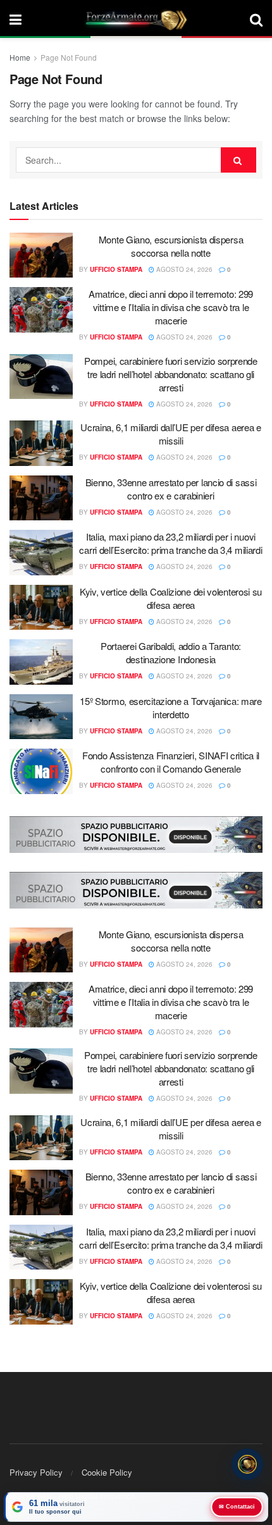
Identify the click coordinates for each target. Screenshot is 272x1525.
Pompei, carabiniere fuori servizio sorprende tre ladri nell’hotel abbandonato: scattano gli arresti (170, 374)
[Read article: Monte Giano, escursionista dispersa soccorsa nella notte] (41, 255)
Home (19, 57)
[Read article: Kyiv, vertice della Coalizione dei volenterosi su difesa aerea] (41, 607)
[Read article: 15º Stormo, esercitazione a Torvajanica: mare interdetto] (41, 717)
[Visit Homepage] (136, 19)
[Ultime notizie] (247, 1465)
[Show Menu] (15, 19)
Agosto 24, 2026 (183, 269)
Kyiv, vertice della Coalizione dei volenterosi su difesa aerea (171, 598)
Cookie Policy (107, 1472)
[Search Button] (256, 19)
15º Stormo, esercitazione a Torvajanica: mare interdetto (171, 707)
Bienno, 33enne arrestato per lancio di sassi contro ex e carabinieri (171, 488)
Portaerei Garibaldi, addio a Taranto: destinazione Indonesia (171, 652)
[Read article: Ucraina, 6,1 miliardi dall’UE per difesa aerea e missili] (41, 443)
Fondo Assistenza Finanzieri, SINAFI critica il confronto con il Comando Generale (170, 762)
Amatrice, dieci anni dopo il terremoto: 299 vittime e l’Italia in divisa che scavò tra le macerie (171, 307)
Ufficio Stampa (116, 269)
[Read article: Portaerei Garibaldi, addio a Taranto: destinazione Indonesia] (41, 662)
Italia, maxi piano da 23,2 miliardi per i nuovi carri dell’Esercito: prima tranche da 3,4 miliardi (170, 543)
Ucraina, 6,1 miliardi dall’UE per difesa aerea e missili (170, 433)
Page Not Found (68, 57)
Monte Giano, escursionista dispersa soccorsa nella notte (171, 246)
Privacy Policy (36, 1472)
